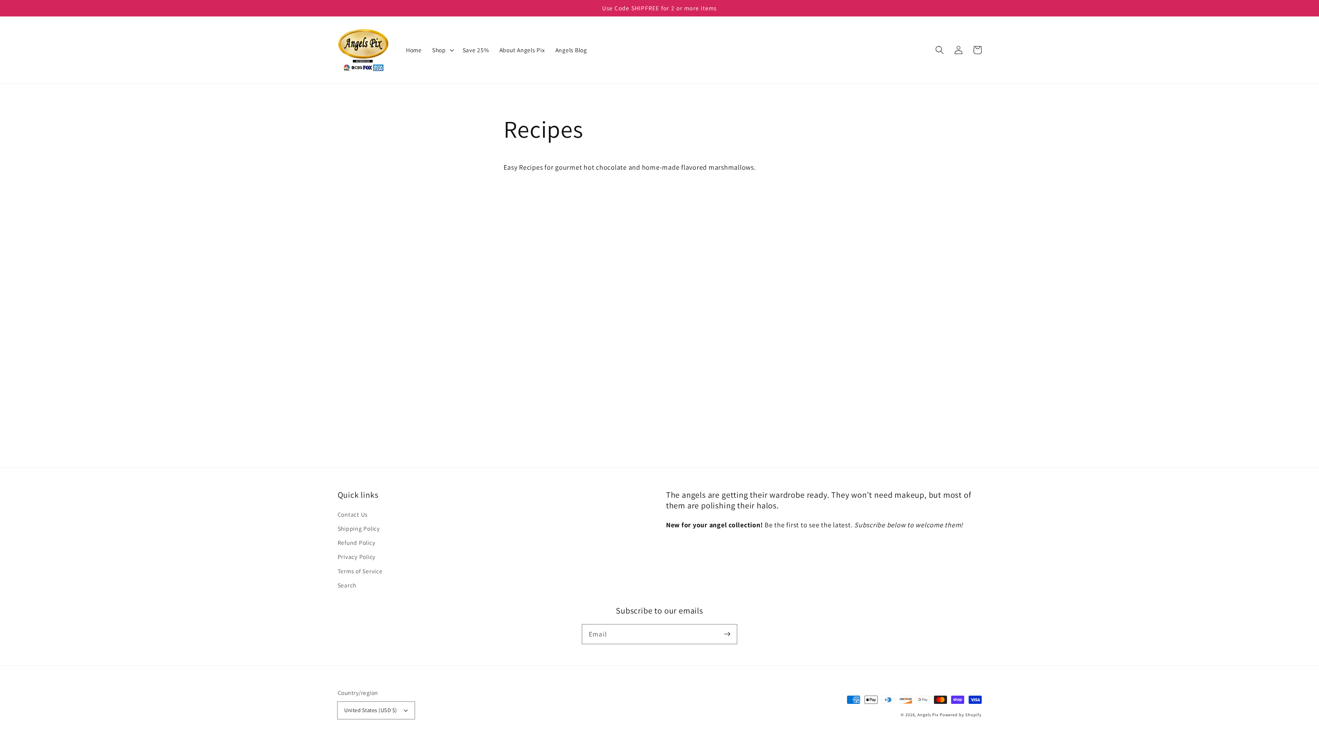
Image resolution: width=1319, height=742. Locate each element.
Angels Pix (927, 715)
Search (347, 585)
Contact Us (353, 514)
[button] (939, 50)
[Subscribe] (727, 634)
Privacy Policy (357, 557)
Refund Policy (356, 543)
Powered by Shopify (961, 715)
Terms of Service (360, 571)
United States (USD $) (370, 710)
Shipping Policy (359, 528)
